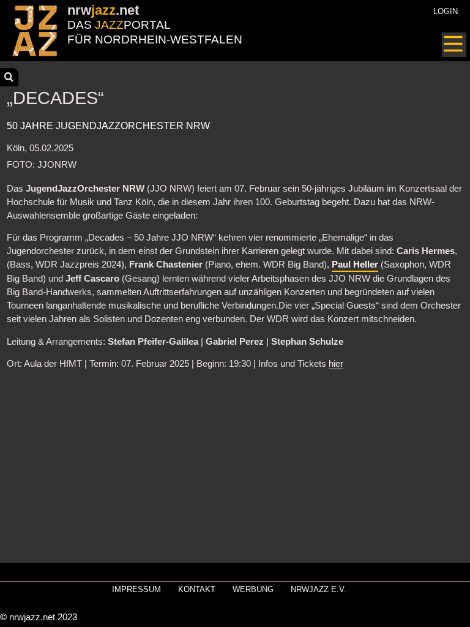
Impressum (136, 589)
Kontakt (196, 589)
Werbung (253, 589)
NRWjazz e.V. (318, 589)
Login (445, 11)
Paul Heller (355, 264)
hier (336, 364)
